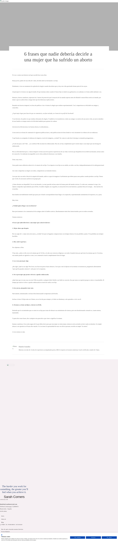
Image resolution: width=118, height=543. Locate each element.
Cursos (19, 24)
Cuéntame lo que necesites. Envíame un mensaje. (59, 1)
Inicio (2, 6)
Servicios (23, 6)
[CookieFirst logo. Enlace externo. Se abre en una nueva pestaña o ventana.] (1, 535)
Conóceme (12, 6)
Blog (27, 24)
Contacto (37, 24)
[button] (2, 30)
